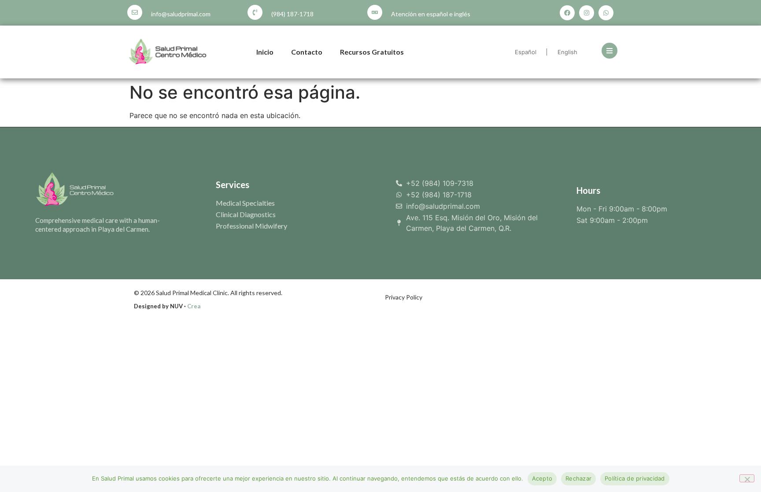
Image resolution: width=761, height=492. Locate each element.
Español (525, 51)
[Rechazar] (746, 478)
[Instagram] (586, 12)
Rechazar (578, 478)
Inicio (264, 52)
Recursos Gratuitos (372, 52)
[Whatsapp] (605, 12)
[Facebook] (567, 12)
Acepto (542, 478)
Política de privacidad (635, 478)
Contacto (306, 52)
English (567, 51)
